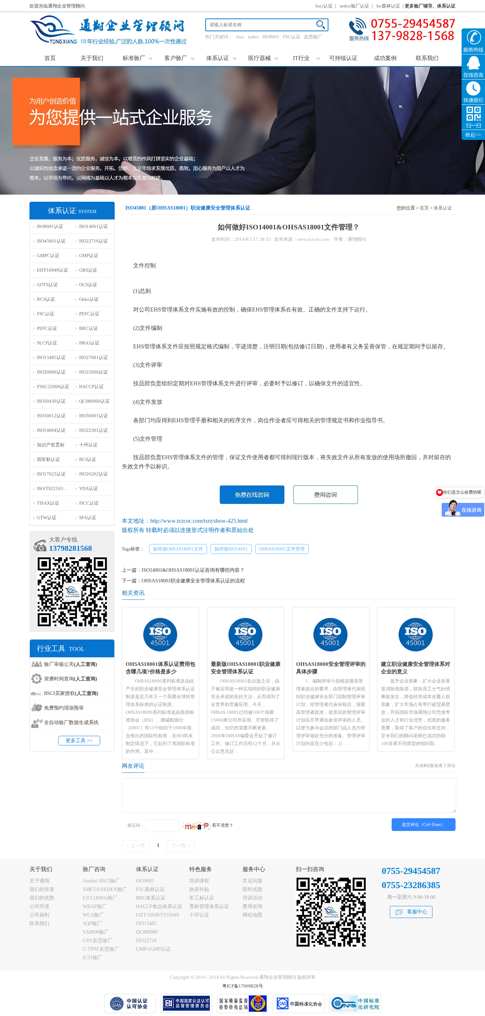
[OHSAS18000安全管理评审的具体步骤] (330, 655)
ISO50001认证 (93, 415)
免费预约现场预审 (64, 708)
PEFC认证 (89, 313)
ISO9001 (270, 36)
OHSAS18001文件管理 (282, 549)
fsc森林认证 (388, 6)
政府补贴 (199, 889)
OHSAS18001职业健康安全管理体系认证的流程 (193, 580)
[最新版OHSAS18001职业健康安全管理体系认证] (245, 655)
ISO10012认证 (51, 415)
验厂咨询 (94, 869)
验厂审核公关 (70, 664)
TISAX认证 (48, 503)
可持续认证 (343, 58)
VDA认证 (88, 488)
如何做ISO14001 (231, 549)
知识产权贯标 (51, 444)
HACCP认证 (91, 386)
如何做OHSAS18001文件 (178, 549)
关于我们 (92, 58)
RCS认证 (46, 299)
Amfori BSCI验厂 (101, 881)
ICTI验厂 (93, 957)
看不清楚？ (222, 825)
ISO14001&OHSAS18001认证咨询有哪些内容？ (193, 570)
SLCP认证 (47, 343)
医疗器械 (263, 58)
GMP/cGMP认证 (153, 949)
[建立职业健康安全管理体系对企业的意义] (416, 655)
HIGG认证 (89, 343)
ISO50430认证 (51, 401)
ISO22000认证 (93, 372)
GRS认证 (88, 270)
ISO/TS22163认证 (54, 488)
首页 (50, 58)
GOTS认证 (47, 284)
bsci (240, 36)
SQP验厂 (92, 923)
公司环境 (39, 906)
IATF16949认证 (52, 270)
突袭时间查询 (70, 678)
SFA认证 (87, 517)
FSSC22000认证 (53, 386)
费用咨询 (252, 906)
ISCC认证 (89, 503)
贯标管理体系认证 (209, 906)
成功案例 (385, 58)
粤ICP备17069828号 (242, 986)
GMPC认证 (48, 255)
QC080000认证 (94, 401)
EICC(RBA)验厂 (100, 898)
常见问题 (252, 881)
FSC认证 (291, 36)
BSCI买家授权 (71, 693)
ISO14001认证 (93, 226)
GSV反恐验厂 (98, 940)
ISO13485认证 (51, 357)
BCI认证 (87, 459)
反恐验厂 (313, 36)
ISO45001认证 (51, 241)
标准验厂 (137, 58)
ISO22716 (146, 940)
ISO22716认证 (93, 241)
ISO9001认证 (50, 226)
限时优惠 (252, 889)
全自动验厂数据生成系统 (71, 722)
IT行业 (306, 58)
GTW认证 (46, 517)
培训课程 (199, 881)
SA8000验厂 (96, 932)
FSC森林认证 (150, 889)
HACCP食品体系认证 (159, 906)
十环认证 (88, 444)
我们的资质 (41, 889)
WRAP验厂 (95, 906)
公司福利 (39, 915)
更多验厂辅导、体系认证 (430, 6)
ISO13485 (146, 923)
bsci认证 (324, 6)
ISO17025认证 (51, 474)
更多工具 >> (79, 740)
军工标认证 (201, 898)
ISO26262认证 (93, 474)
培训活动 (252, 898)
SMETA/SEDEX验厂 (105, 889)
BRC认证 (88, 328)
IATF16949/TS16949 (157, 915)
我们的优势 (41, 898)
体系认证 (221, 58)
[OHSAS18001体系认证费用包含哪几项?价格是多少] (160, 655)
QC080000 (147, 932)
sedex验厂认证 (354, 6)
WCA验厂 (93, 915)
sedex (253, 36)
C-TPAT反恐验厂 (101, 949)
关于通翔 (39, 881)
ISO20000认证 (51, 372)
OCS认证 (88, 284)
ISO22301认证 (93, 430)
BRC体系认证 (150, 898)
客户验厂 (179, 58)
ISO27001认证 (93, 357)
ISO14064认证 (51, 430)
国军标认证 (48, 459)
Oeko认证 (89, 299)
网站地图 (252, 915)
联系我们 (427, 58)
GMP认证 (88, 255)
